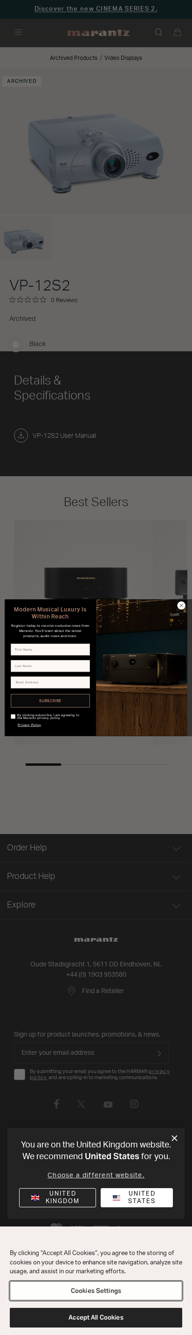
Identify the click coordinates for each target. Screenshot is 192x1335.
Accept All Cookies (96, 1317)
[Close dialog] (175, 1138)
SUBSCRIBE (50, 701)
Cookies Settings (96, 1291)
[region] (96, 1280)
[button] (137, 1197)
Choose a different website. (96, 1175)
